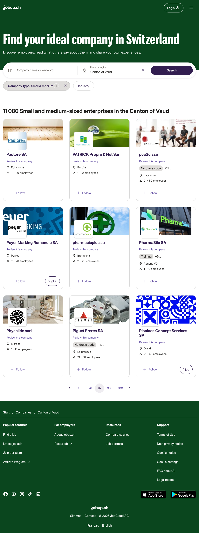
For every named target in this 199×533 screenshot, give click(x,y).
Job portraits (114, 443)
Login (171, 8)
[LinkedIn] (38, 494)
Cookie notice (166, 452)
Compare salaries (117, 434)
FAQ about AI (166, 470)
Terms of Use (166, 434)
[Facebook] (5, 494)
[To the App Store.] (153, 494)
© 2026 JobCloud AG (114, 515)
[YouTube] (13, 494)
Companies (23, 412)
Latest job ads (12, 443)
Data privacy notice (170, 443)
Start (6, 412)
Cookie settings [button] (167, 462)
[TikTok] (30, 494)
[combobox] (40, 70)
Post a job (61, 443)
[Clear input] (143, 70)
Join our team (12, 452)
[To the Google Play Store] (183, 494)
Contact (90, 515)
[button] (32, 85)
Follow (20, 193)
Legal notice (165, 480)
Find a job (9, 434)
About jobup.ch (64, 434)
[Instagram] (21, 494)
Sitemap (75, 515)
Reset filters (108, 86)
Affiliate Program (14, 462)
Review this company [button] (19, 161)
